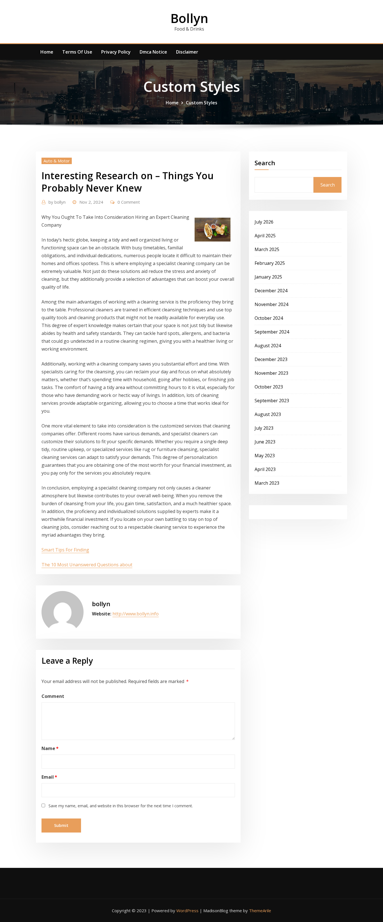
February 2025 (270, 263)
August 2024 (268, 345)
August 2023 (268, 414)
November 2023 (271, 373)
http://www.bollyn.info (135, 614)
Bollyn (189, 18)
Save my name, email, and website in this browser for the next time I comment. (121, 805)
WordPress (187, 910)
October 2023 (269, 387)
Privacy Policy (116, 52)
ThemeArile (260, 910)
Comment (52, 696)
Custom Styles (201, 103)
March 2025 (267, 249)
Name (50, 748)
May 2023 (265, 455)
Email (49, 777)
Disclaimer (187, 52)
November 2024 (271, 304)
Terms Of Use (77, 52)
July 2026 (264, 222)
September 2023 (272, 400)
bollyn (57, 202)
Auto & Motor (56, 161)
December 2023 (271, 359)
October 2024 (269, 318)
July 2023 (264, 428)
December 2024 (271, 291)
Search (265, 162)
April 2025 (265, 236)
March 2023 (267, 483)
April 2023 (265, 469)
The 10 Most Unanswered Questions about (86, 565)
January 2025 (268, 277)
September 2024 (272, 332)
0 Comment (128, 202)
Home (46, 52)
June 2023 (265, 442)
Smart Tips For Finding (65, 550)
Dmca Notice (153, 52)
